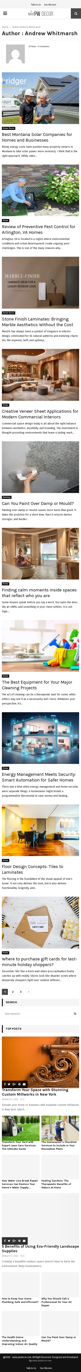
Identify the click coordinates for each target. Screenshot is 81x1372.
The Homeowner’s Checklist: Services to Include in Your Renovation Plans (59, 1145)
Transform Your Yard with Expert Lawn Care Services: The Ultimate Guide (19, 1145)
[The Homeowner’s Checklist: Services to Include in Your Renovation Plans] (60, 1128)
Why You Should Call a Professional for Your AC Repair (56, 1302)
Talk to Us (36, 4)
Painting (7, 497)
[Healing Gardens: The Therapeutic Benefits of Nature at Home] (60, 1167)
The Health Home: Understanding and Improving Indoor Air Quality (19, 1341)
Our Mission (50, 4)
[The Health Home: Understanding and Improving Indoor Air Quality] (21, 1323)
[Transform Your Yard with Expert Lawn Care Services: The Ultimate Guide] (21, 1128)
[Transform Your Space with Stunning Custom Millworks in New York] (40, 1062)
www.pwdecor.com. (42, 1360)
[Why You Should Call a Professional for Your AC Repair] (60, 1284)
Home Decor (8, 128)
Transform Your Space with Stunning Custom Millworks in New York (35, 1092)
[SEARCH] (75, 1014)
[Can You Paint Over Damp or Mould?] (60, 1323)
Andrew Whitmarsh (30, 27)
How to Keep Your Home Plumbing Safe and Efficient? (20, 1300)
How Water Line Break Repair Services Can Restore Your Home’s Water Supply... (20, 1184)
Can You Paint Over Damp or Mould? (38, 503)
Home (5, 220)
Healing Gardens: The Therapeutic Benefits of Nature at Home (56, 1184)
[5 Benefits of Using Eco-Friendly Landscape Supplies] (40, 1219)
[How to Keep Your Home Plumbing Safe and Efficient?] (21, 1284)
